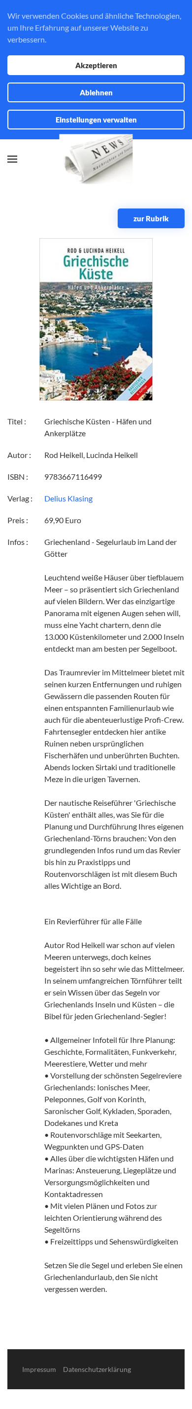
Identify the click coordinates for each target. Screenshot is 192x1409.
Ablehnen (96, 92)
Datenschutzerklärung (97, 1369)
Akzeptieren (96, 65)
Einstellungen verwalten (96, 119)
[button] (12, 159)
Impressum (39, 1369)
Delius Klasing (68, 498)
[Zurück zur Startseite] (96, 159)
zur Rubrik (151, 218)
